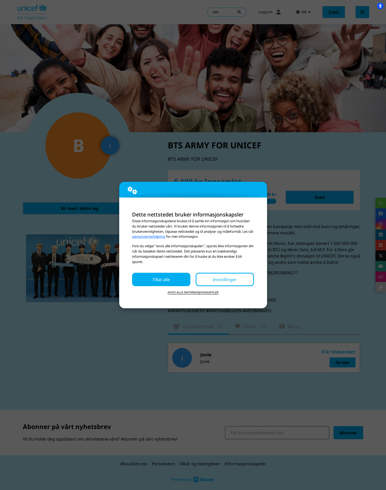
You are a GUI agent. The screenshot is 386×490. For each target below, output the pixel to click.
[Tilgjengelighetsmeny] (380, 6)
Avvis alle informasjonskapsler (193, 292)
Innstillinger (225, 279)
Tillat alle (161, 279)
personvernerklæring (148, 236)
